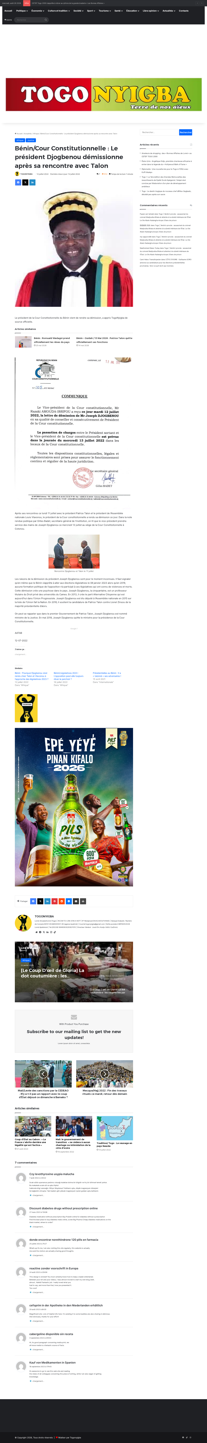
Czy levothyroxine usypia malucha (51, 1174)
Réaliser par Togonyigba (69, 1437)
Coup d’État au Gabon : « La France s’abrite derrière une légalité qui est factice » (30, 1142)
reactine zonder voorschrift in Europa (53, 1268)
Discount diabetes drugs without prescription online (63, 1208)
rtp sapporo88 (145, 237)
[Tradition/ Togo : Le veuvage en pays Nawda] (115, 1128)
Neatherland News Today (150, 248)
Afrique (36, 134)
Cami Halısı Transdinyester (150, 259)
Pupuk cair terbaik (147, 214)
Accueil (8, 10)
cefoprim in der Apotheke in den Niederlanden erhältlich (66, 1305)
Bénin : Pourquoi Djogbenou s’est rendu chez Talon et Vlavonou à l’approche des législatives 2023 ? (31, 676)
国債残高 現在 (145, 225)
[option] (74, 972)
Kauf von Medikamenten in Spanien (52, 1362)
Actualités (168, 10)
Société (77, 10)
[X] (44, 932)
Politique (21, 10)
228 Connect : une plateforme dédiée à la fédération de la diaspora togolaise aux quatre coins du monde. (73, 3)
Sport (90, 10)
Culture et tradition (58, 10)
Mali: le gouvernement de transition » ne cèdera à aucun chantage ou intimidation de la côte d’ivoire (73, 1143)
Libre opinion (150, 10)
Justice (30, 140)
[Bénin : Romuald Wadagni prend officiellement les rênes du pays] (23, 342)
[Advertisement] (103, 47)
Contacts (184, 10)
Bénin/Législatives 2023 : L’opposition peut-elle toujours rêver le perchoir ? (68, 676)
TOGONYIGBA (26, 174)
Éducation (131, 10)
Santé (117, 10)
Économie (37, 10)
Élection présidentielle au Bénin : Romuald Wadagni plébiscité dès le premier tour (51, 973)
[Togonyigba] (103, 96)
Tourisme (104, 10)
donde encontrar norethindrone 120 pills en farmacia (63, 1239)
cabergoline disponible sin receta (51, 1334)
